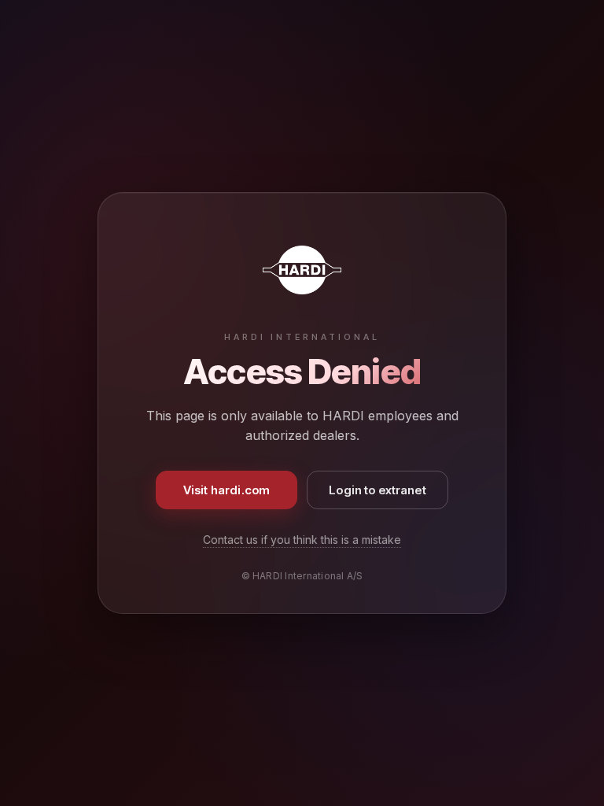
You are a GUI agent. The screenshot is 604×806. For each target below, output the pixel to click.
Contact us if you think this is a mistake (302, 539)
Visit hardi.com (226, 489)
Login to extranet (377, 489)
